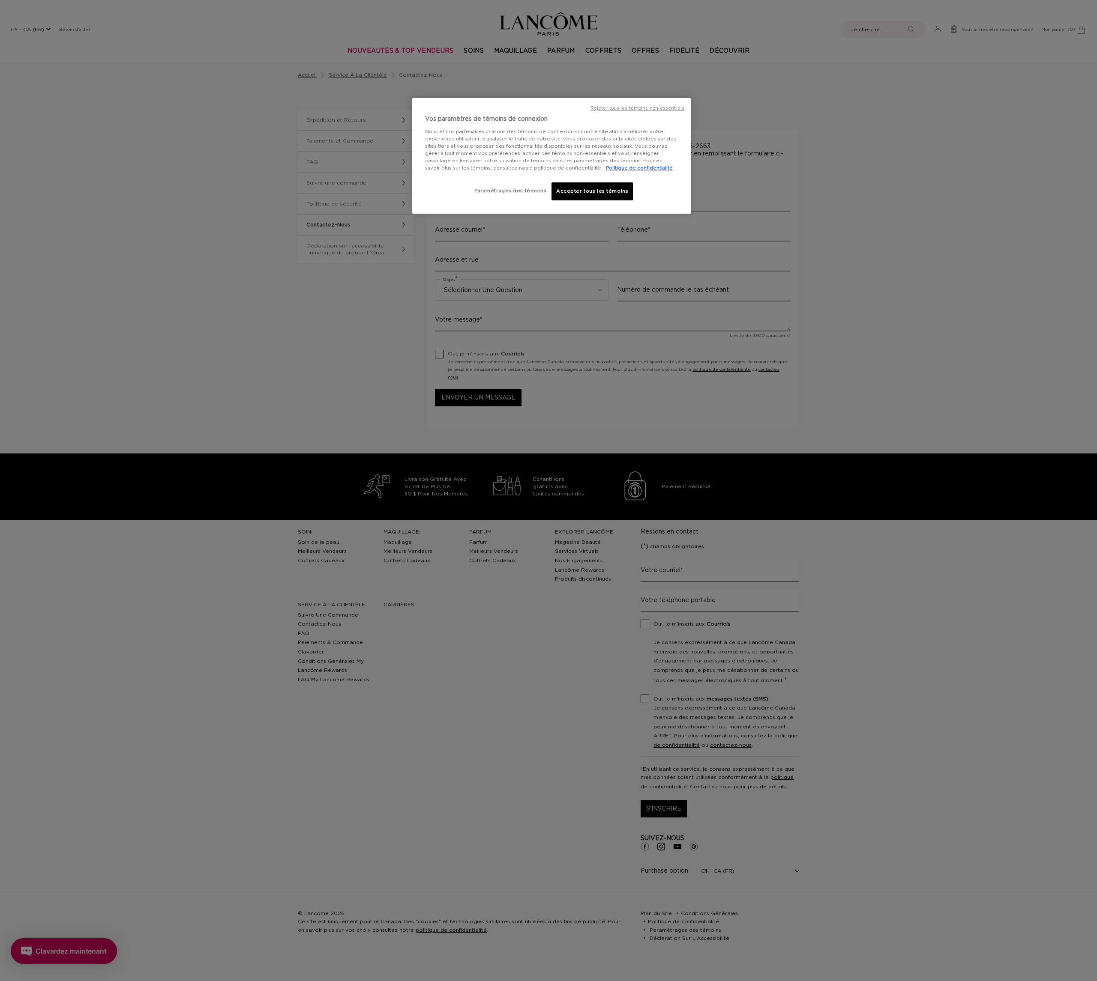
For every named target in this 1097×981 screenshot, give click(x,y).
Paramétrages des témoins (510, 190)
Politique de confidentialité (639, 168)
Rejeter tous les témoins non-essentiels (637, 108)
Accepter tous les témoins (592, 191)
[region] (551, 156)
